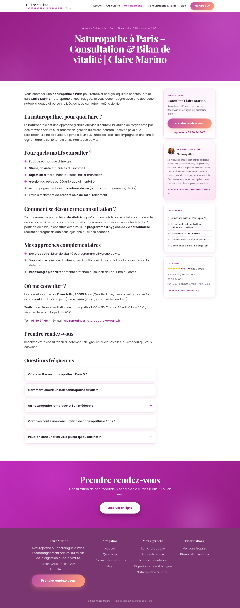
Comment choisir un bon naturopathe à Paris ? (63, 390)
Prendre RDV (202, 6)
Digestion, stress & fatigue (153, 566)
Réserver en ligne (119, 508)
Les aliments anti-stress (185, 233)
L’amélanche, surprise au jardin (189, 245)
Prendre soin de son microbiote (190, 239)
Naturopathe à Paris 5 (153, 572)
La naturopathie (153, 548)
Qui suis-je (113, 5)
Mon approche (133, 5)
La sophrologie (153, 554)
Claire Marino (48, 6)
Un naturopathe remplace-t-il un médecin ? (61, 405)
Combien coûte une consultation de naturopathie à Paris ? (71, 421)
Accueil (97, 5)
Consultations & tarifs (162, 5)
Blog (183, 5)
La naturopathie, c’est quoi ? (188, 218)
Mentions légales (195, 548)
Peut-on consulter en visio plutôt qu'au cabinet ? (64, 437)
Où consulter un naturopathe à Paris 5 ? (57, 374)
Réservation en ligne (194, 554)
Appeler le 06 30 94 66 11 (189, 132)
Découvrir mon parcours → (183, 290)
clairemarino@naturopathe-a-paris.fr (92, 321)
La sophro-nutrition (153, 560)
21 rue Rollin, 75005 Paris (181, 274)
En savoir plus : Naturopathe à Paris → (189, 191)
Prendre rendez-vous (189, 123)
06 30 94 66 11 (41, 321)
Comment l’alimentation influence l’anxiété (186, 225)
